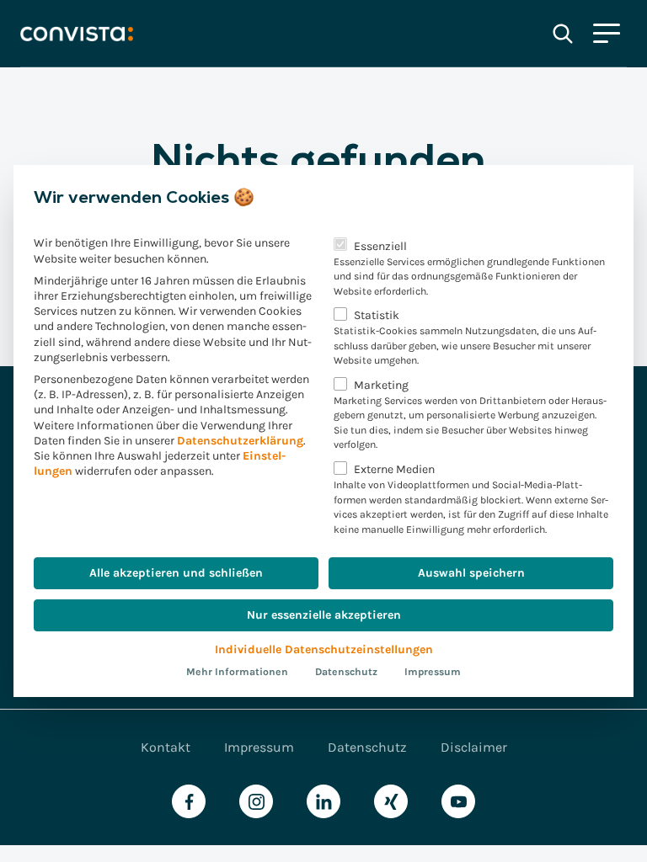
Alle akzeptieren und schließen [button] (176, 573)
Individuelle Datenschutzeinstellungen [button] (324, 649)
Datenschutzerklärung (240, 441)
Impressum (432, 672)
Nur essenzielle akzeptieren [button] (324, 615)
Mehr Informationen (237, 672)
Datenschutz (346, 672)
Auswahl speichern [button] (471, 573)
